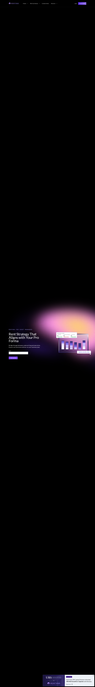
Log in (76, 3)
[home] (14, 3)
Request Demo (82, 3)
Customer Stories (45, 3)
